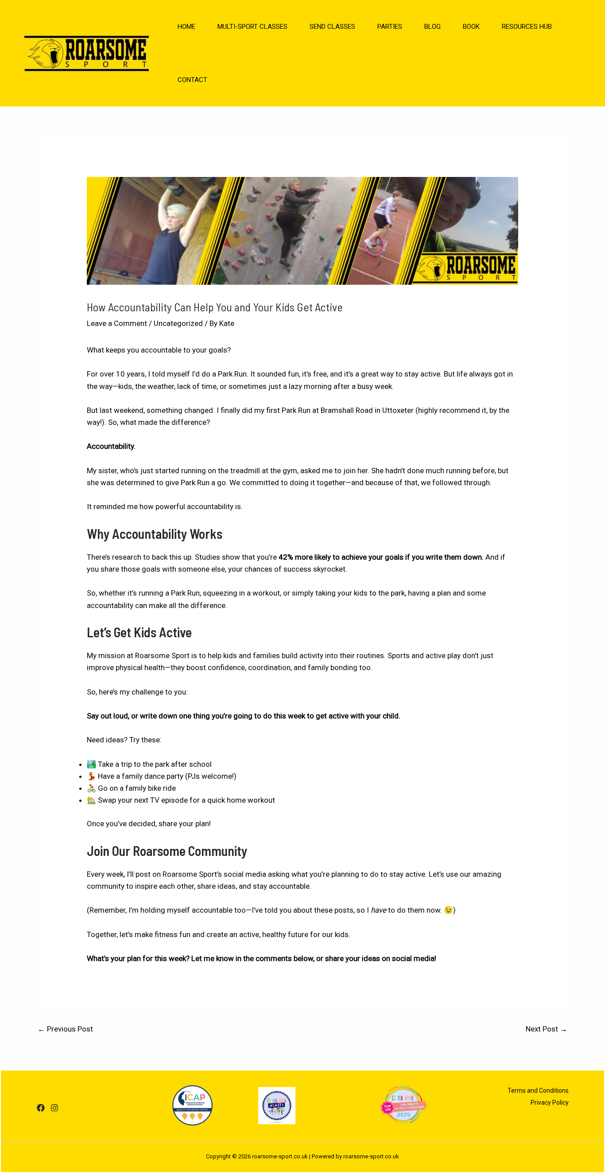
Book (471, 27)
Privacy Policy (550, 1102)
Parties (389, 27)
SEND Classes (332, 27)
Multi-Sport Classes (252, 27)
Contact (192, 80)
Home (186, 27)
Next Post (546, 1028)
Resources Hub (527, 27)
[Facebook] (41, 1108)
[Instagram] (54, 1108)
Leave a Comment (117, 323)
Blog (432, 27)
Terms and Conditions (538, 1090)
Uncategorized (178, 323)
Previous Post (65, 1028)
